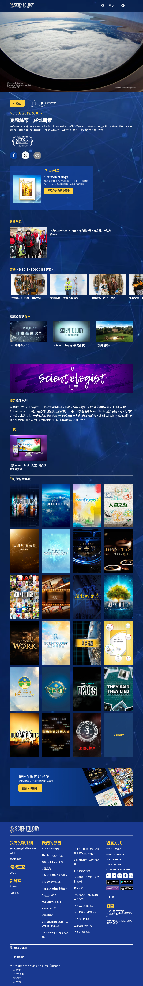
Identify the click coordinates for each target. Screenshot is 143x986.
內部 (50, 848)
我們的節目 (51, 842)
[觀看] (56, 551)
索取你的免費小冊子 (59, 190)
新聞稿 (13, 886)
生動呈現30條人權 (83, 925)
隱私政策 (17, 977)
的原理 (51, 881)
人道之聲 (46, 868)
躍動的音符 (47, 915)
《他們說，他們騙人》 (85, 912)
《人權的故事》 (82, 919)
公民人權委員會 (82, 932)
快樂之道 (78, 888)
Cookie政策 (18, 973)
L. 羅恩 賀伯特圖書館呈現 (54, 888)
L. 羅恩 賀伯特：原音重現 (54, 875)
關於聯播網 (15, 859)
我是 (51, 901)
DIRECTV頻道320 (114, 848)
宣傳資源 (14, 893)
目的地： (53, 855)
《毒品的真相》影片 (84, 905)
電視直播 (18, 866)
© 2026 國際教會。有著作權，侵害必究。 (35, 965)
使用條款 (17, 969)
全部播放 (118, 735)
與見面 (26, 113)
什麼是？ (57, 177)
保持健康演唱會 (82, 870)
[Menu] (130, 6)
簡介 (49, 895)
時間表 (14, 873)
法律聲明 (17, 981)
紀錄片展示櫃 (49, 908)
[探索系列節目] (24, 505)
